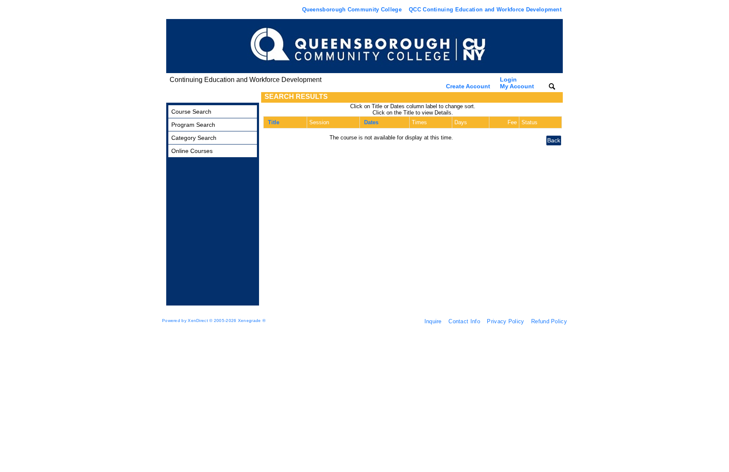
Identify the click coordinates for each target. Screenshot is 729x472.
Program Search (193, 124)
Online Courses (192, 150)
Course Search (191, 111)
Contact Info (464, 321)
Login (517, 83)
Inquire (433, 321)
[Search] (552, 86)
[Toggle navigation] (174, 97)
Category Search (193, 137)
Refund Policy (549, 321)
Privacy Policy (505, 321)
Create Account (468, 86)
